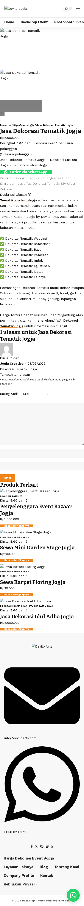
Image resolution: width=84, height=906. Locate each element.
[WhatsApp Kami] (73, 895)
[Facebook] (32, 846)
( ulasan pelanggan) (16, 154)
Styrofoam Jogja (23, 125)
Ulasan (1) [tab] (23, 195)
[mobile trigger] (76, 8)
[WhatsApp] (52, 846)
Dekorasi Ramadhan (14, 606)
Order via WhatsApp (28, 172)
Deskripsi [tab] (7, 195)
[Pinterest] (42, 846)
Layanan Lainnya (26, 178)
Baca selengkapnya (16, 525)
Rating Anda (9, 394)
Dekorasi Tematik (46, 184)
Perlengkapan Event (56, 178)
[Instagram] (47, 846)
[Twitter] (36, 846)
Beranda (5, 125)
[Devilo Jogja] (15, 8)
